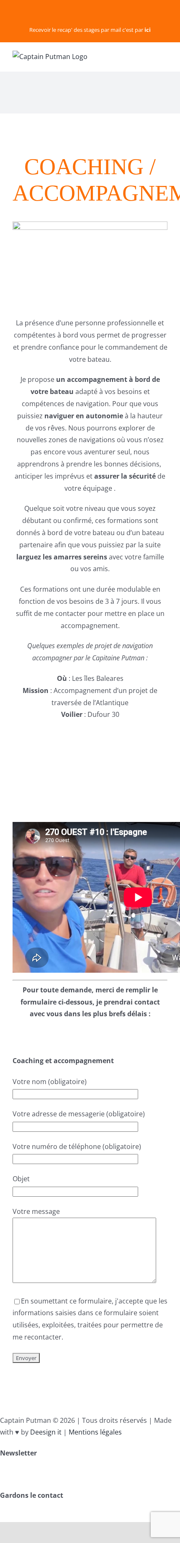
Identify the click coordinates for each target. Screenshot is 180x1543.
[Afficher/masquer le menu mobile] (164, 56)
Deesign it (46, 1432)
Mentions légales (95, 1432)
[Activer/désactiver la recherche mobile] (149, 56)
